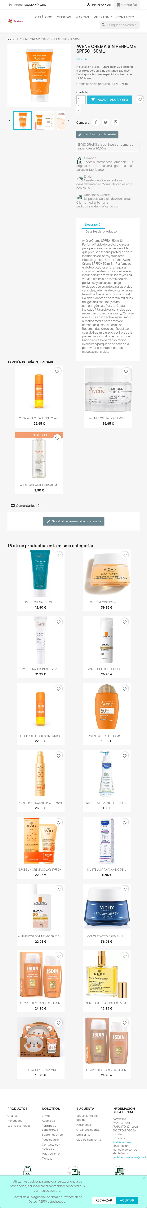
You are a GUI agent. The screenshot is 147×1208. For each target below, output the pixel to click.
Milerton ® (102, 17)
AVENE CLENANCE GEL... (40, 602)
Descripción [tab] (93, 225)
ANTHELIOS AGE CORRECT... (106, 669)
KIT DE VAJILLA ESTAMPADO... (40, 1070)
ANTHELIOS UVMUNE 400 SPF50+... (40, 936)
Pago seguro (50, 1139)
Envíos (46, 1115)
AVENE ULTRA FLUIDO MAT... (106, 736)
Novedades (14, 1120)
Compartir (96, 122)
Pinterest (115, 122)
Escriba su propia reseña (99, 134)
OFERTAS (64, 17)
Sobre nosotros (52, 1134)
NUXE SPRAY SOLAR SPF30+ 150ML (41, 803)
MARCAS (82, 17)
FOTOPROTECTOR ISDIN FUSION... (40, 1003)
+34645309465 (34, 5)
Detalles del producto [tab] (101, 231)
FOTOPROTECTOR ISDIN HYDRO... (39, 418)
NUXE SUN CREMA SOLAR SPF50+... (40, 869)
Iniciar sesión (84, 1124)
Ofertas (12, 1115)
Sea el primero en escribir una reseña (76, 521)
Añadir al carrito (109, 99)
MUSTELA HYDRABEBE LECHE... (106, 803)
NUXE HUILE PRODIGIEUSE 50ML (106, 1003)
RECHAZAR (104, 1200)
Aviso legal (49, 1120)
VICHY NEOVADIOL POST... (106, 602)
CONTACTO (125, 17)
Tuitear (105, 122)
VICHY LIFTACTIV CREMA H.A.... (106, 936)
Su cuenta (85, 1109)
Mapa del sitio (51, 1153)
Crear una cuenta (88, 1129)
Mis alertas (83, 1134)
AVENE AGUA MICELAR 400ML (39, 485)
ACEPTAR (127, 1200)
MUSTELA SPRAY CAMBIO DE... (106, 869)
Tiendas (47, 1158)
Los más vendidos (19, 1125)
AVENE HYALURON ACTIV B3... (108, 418)
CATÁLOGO (43, 17)
